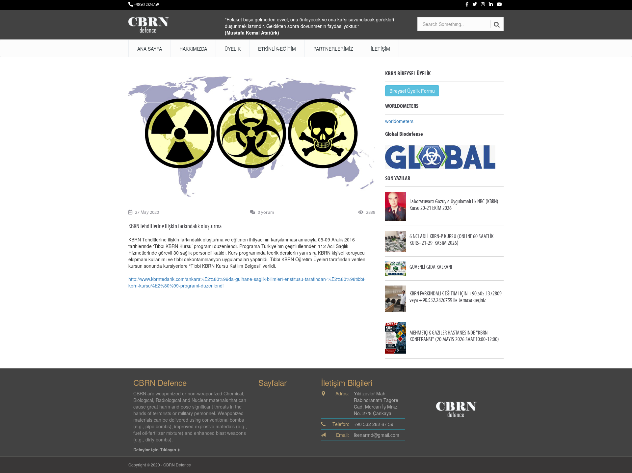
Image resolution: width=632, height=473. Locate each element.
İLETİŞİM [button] (380, 48)
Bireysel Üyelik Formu (412, 90)
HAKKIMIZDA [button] (193, 48)
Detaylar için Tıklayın (155, 449)
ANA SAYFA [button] (149, 48)
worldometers (399, 121)
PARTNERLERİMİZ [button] (333, 48)
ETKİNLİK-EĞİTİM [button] (277, 48)
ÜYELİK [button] (232, 48)
